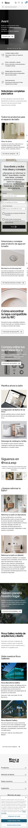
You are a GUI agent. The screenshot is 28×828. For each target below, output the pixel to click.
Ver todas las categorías (8, 153)
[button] (3, 7)
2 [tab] (12, 48)
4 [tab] (15, 48)
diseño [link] (23, 687)
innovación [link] (16, 689)
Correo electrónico (7, 206)
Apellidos (4, 199)
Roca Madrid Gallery (9, 720)
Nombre (4, 193)
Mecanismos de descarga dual (11, 268)
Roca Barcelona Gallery (10, 683)
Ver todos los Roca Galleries (9, 746)
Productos (5, 768)
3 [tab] (13, 48)
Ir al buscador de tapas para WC (11, 331)
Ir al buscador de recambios (9, 363)
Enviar (12, 226)
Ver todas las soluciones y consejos (11, 282)
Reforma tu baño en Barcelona (13, 515)
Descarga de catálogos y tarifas (13, 441)
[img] (12, 131)
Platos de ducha (6, 141)
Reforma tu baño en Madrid (12, 555)
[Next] (22, 48)
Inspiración (5, 788)
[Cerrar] (26, 797)
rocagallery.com (13, 647)
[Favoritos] (19, 3)
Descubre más (6, 36)
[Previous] (6, 48)
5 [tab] (17, 48)
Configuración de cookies (14, 816)
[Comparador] (16, 3)
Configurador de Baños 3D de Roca (13, 411)
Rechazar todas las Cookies (14, 825)
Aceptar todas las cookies (14, 820)
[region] (14, 812)
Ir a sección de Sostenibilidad (10, 611)
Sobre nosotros (6, 781)
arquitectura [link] (6, 689)
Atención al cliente (7, 774)
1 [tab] (10, 48)
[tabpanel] (14, 30)
